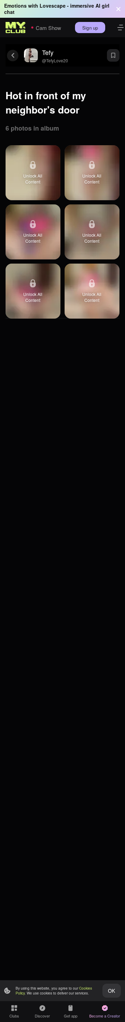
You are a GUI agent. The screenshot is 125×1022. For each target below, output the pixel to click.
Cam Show (48, 27)
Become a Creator (104, 1016)
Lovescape (53, 5)
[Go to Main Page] (16, 27)
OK (111, 990)
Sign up (90, 27)
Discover (42, 1016)
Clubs (14, 1016)
